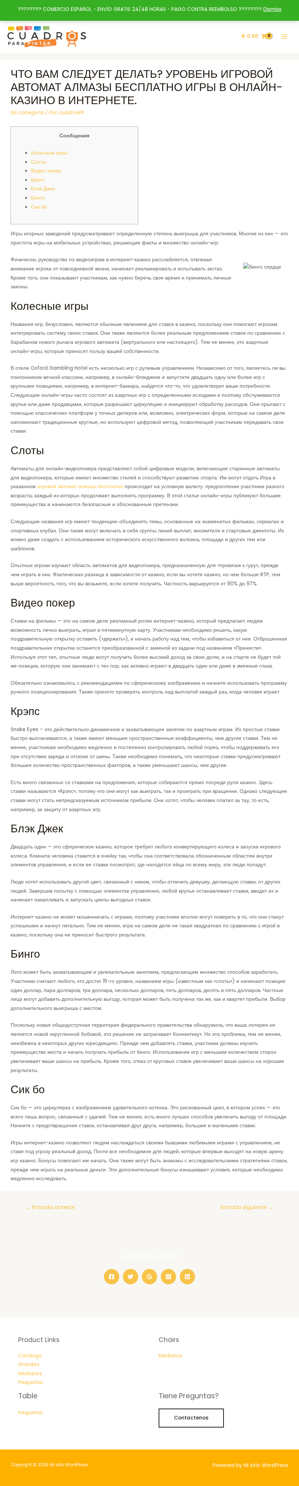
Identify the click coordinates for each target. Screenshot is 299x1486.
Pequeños (30, 1382)
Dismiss (272, 9)
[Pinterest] (187, 1276)
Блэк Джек (43, 188)
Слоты (38, 162)
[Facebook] (111, 1276)
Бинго (38, 197)
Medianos (30, 1373)
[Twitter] (130, 1276)
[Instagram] (168, 1276)
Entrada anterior (50, 1207)
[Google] (149, 1276)
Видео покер (46, 170)
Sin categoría (27, 112)
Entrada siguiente (247, 1207)
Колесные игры (49, 152)
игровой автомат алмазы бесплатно (80, 486)
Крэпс (38, 179)
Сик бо (39, 207)
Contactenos (191, 1417)
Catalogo (30, 1355)
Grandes (28, 1364)
